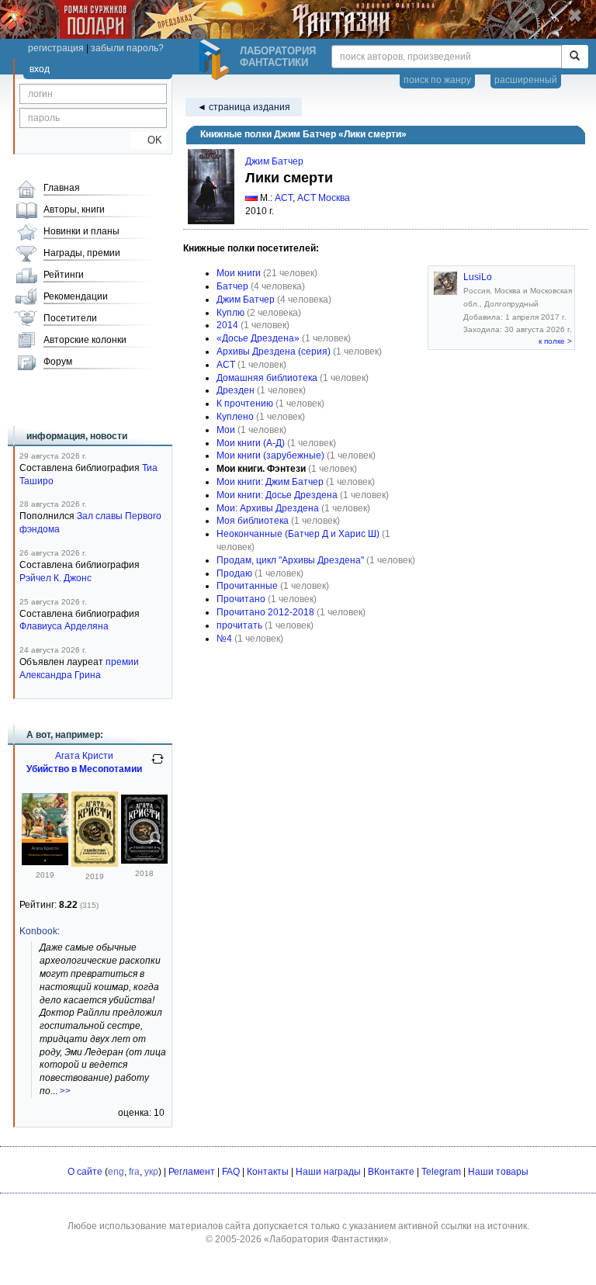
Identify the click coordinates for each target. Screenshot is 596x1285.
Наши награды (328, 1171)
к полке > (555, 341)
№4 (224, 638)
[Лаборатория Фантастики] (216, 60)
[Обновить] (157, 765)
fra (134, 1171)
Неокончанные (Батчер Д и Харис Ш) (298, 533)
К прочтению (245, 403)
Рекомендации (75, 296)
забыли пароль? (127, 48)
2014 (227, 325)
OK (148, 140)
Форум (57, 361)
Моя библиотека (253, 520)
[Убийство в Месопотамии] (45, 862)
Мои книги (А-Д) (251, 443)
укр (151, 1171)
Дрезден (236, 390)
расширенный (525, 79)
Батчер (232, 286)
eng (116, 1171)
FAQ (231, 1171)
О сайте (85, 1171)
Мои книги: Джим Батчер (270, 481)
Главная (61, 187)
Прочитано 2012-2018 (265, 612)
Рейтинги (63, 274)
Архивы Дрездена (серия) (274, 351)
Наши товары (498, 1171)
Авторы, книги (74, 209)
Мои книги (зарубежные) (270, 455)
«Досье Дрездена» (258, 338)
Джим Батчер (274, 161)
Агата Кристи (84, 755)
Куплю (230, 312)
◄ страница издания (243, 107)
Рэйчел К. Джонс (55, 578)
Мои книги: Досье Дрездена (277, 495)
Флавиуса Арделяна (64, 626)
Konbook (38, 931)
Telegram (441, 1171)
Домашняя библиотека (267, 377)
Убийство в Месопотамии (84, 769)
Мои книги (239, 273)
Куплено (235, 416)
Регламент (191, 1171)
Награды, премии (81, 253)
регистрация (56, 48)
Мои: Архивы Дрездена (268, 508)
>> (65, 1091)
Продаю (234, 573)
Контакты (268, 1171)
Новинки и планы (81, 231)
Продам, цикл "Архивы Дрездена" (290, 560)
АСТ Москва (323, 197)
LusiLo (477, 277)
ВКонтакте (391, 1171)
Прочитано (241, 599)
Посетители (70, 318)
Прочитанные (247, 585)
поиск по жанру (437, 79)
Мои (226, 429)
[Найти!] (574, 56)
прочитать (239, 625)
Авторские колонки (84, 339)
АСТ (284, 197)
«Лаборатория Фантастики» (326, 1239)
